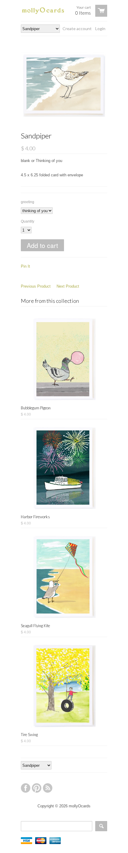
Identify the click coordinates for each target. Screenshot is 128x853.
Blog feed (47, 788)
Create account (77, 28)
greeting (27, 202)
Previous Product (36, 286)
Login (100, 28)
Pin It (25, 266)
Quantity (27, 221)
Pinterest (36, 788)
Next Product (68, 286)
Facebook (25, 788)
